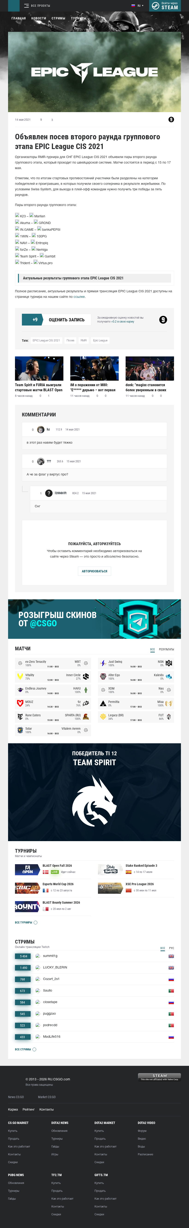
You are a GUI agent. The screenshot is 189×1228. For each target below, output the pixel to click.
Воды (141, 1146)
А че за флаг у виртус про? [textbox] (47, 474)
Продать (13, 1139)
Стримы (58, 18)
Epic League (100, 340)
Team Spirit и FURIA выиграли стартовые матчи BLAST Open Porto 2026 (38, 387)
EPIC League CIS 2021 (46, 340)
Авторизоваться (94, 571)
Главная (19, 18)
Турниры (78, 18)
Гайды (55, 1146)
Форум (142, 1131)
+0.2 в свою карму (122, 321)
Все (152, 649)
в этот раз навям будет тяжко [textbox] (49, 442)
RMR (84, 340)
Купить (12, 1131)
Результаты (166, 649)
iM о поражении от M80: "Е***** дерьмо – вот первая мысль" (92, 387)
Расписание (145, 1154)
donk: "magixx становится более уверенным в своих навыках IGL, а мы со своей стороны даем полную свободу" (147, 387)
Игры (54, 1154)
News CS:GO (16, 1097)
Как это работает (19, 1146)
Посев (70, 340)
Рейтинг (29, 1109)
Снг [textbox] (37, 506)
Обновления (59, 1131)
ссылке (79, 297)
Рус (171, 948)
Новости (38, 18)
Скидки (13, 1162)
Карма (13, 1109)
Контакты (46, 1109)
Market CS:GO (47, 1097)
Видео (142, 1139)
